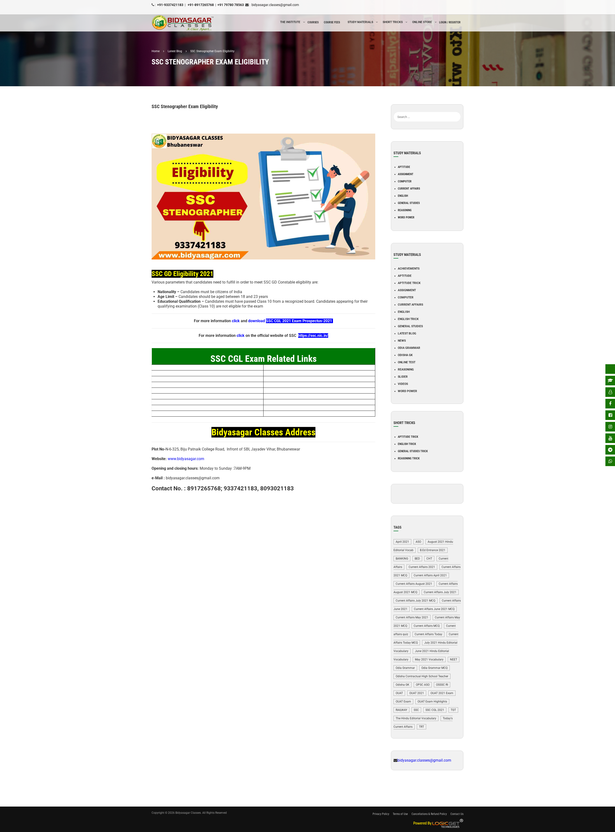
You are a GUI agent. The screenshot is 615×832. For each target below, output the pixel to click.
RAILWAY (401, 710)
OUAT (399, 693)
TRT (421, 726)
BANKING (402, 558)
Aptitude (404, 167)
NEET (453, 659)
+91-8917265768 (200, 5)
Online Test (406, 362)
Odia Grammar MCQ (434, 668)
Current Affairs (409, 188)
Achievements (408, 268)
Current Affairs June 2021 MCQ (434, 609)
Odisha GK (405, 355)
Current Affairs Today (428, 634)
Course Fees (332, 22)
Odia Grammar (409, 348)
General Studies (409, 203)
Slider (403, 376)
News (402, 340)
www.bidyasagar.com (186, 458)
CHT (429, 558)
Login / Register (450, 22)
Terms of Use (400, 814)
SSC (416, 710)
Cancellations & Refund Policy (429, 814)
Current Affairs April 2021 (430, 575)
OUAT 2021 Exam (441, 693)
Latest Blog (407, 333)
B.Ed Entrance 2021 (432, 550)
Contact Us (456, 814)
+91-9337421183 (170, 5)
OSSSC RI (442, 684)
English (403, 195)
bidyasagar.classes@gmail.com (275, 5)
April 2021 (402, 541)
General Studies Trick (413, 451)
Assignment (405, 174)
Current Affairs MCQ (427, 626)
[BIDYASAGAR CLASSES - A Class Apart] (183, 23)
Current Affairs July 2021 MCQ (415, 600)
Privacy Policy (381, 814)
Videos (403, 384)
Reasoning (405, 210)
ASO (418, 541)
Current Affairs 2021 (422, 567)
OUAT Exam (403, 701)
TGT (453, 710)
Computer (405, 181)
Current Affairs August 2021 (414, 583)
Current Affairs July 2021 (440, 592)
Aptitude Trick (409, 283)
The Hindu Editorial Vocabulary (416, 718)
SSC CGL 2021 (434, 710)
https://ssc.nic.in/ (313, 335)
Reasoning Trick (409, 458)
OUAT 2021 (416, 693)
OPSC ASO (423, 684)
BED (417, 558)
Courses (313, 22)
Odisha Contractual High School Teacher (422, 676)
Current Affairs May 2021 (412, 617)
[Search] (457, 110)
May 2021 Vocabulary (429, 659)
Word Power (406, 217)
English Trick (408, 319)
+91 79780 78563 (230, 5)
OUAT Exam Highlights (432, 701)
